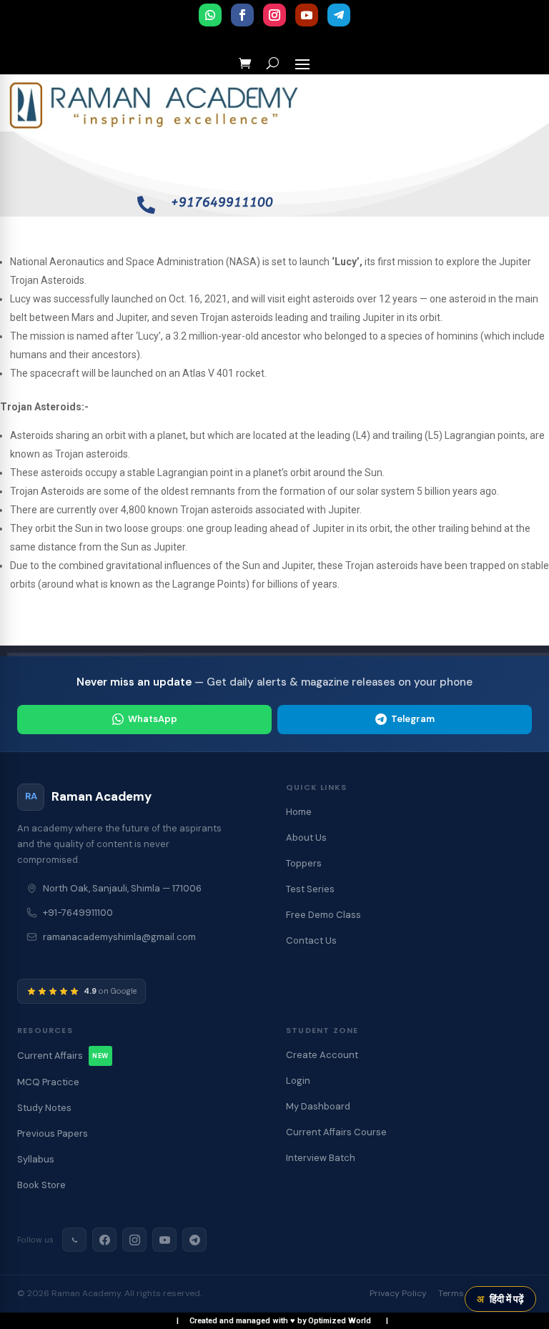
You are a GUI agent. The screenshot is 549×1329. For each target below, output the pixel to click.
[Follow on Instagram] (274, 15)
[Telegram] (194, 1239)
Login (298, 1080)
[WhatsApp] (74, 1239)
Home (299, 812)
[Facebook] (104, 1239)
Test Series (310, 889)
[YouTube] (164, 1239)
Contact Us (311, 940)
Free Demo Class (323, 915)
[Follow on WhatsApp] (210, 15)
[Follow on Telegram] (338, 15)
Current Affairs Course (336, 1132)
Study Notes (44, 1108)
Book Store (41, 1185)
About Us (306, 837)
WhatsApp (152, 719)
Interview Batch (320, 1158)
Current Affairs (63, 1055)
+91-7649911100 (78, 912)
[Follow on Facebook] (242, 15)
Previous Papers (52, 1133)
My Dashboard (318, 1106)
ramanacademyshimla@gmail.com (119, 937)
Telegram (413, 719)
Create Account (322, 1055)
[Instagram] (134, 1239)
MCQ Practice (48, 1082)
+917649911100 (222, 202)
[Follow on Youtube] (306, 15)
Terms (451, 1293)
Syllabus (35, 1159)
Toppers (304, 863)
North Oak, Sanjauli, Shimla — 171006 (122, 888)
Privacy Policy (398, 1293)
